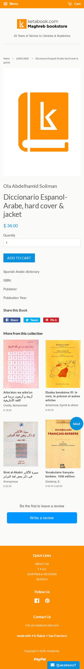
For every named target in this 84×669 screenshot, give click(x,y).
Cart (77, 4)
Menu (13, 3)
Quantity (9, 235)
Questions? (65, 665)
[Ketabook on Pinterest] (47, 601)
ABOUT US (42, 564)
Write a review (42, 517)
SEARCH (42, 579)
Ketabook (53, 651)
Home (6, 58)
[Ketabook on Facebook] (36, 601)
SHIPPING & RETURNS (42, 574)
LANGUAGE (22, 58)
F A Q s (42, 569)
